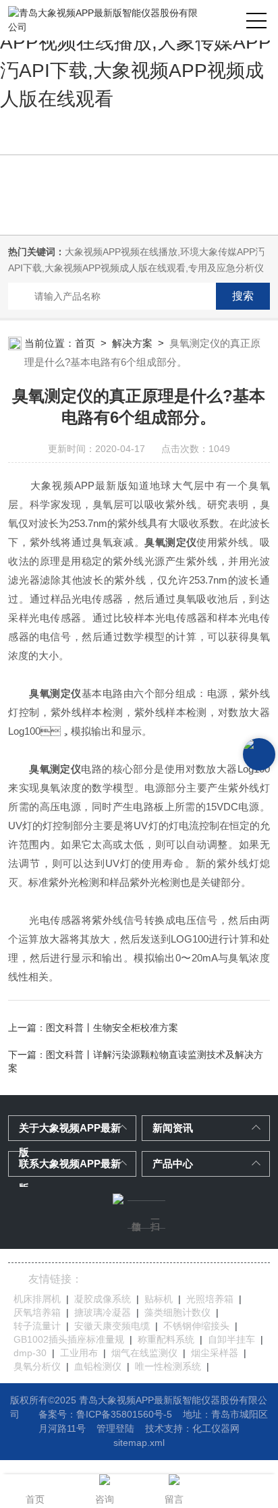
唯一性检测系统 (168, 1366)
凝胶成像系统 (102, 1298)
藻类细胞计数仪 (177, 1312)
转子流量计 (37, 1325)
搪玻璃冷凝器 (102, 1312)
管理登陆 (115, 1428)
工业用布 (79, 1352)
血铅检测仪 (97, 1366)
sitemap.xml (139, 1442)
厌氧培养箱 (37, 1312)
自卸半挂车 (231, 1339)
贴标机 (158, 1298)
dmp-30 (30, 1352)
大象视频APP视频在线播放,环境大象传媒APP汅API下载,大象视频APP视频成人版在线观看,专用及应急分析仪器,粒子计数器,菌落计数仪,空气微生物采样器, (136, 267)
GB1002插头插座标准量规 (68, 1339)
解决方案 (132, 343)
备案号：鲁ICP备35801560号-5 (105, 1414)
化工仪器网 (216, 1428)
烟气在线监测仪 (144, 1352)
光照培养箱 (209, 1298)
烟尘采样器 (214, 1352)
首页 (85, 343)
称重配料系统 (166, 1339)
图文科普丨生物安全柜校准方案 (112, 1027)
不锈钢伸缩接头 (196, 1325)
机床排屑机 (37, 1298)
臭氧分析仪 (37, 1366)
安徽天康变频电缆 (112, 1325)
